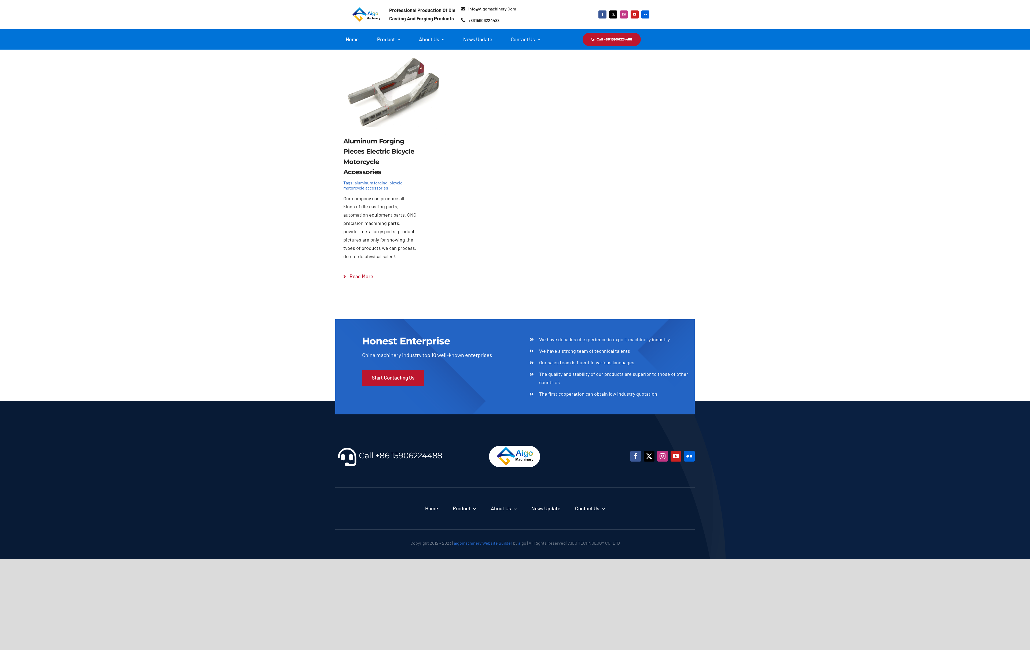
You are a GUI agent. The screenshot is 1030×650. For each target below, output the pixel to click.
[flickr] (645, 14)
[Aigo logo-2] (365, 8)
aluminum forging (371, 182)
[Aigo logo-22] (515, 444)
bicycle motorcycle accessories (373, 185)
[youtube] (635, 14)
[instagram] (624, 14)
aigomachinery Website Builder (483, 542)
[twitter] (613, 14)
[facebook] (602, 14)
